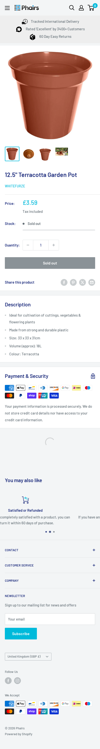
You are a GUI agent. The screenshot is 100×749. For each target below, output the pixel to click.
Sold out (50, 263)
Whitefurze (15, 186)
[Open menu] (7, 8)
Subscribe (21, 633)
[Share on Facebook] (64, 282)
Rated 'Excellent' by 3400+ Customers (55, 29)
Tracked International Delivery (55, 21)
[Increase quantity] (54, 245)
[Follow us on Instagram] (17, 680)
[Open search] (72, 7)
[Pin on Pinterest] (73, 282)
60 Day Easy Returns (55, 36)
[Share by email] (91, 282)
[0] (91, 8)
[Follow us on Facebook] (8, 680)
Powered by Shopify (18, 734)
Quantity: (12, 245)
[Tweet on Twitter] (82, 282)
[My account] (81, 7)
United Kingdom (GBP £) (24, 656)
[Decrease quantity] (28, 245)
